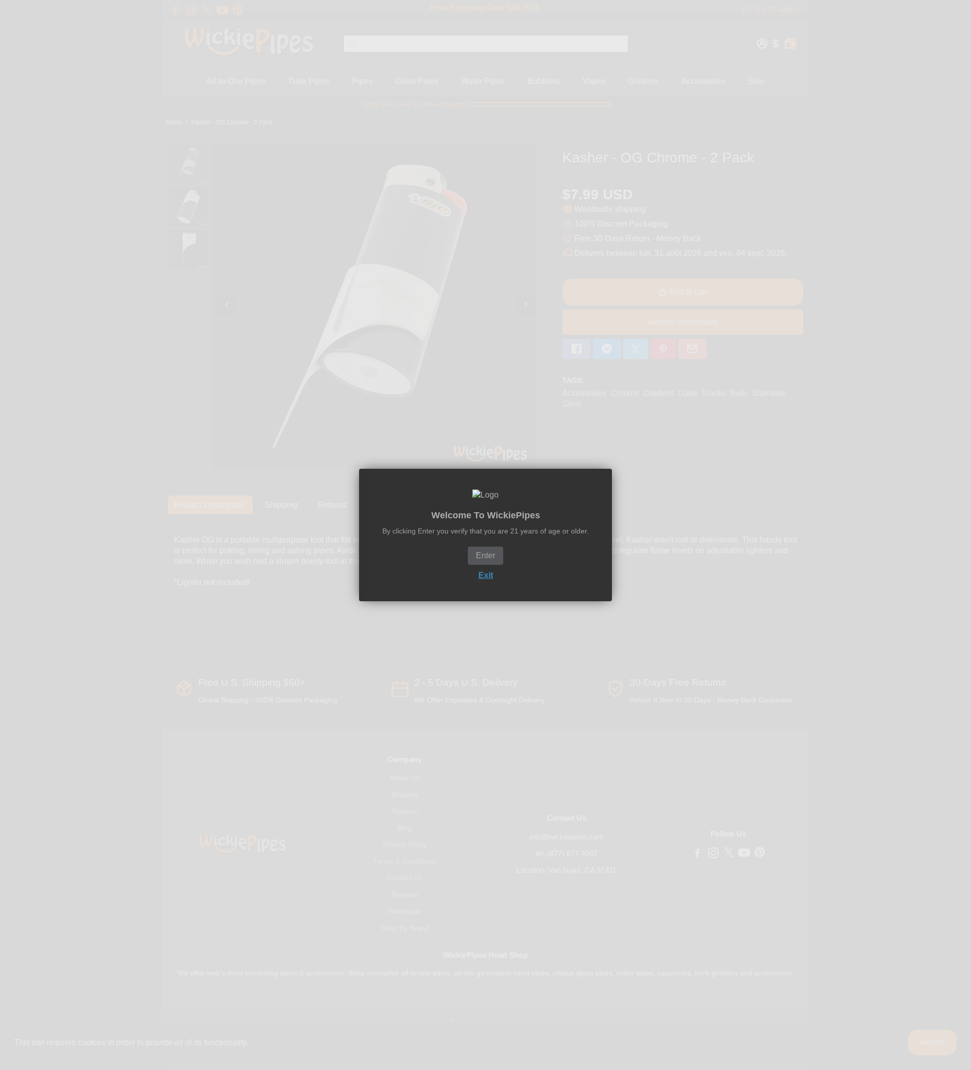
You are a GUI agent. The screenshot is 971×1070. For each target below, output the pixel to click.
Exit (485, 575)
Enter (485, 555)
